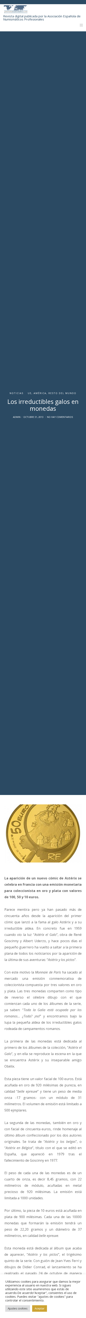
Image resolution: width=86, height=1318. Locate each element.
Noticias (16, 393)
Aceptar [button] (39, 1308)
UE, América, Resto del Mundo (52, 393)
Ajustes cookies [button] (18, 1308)
